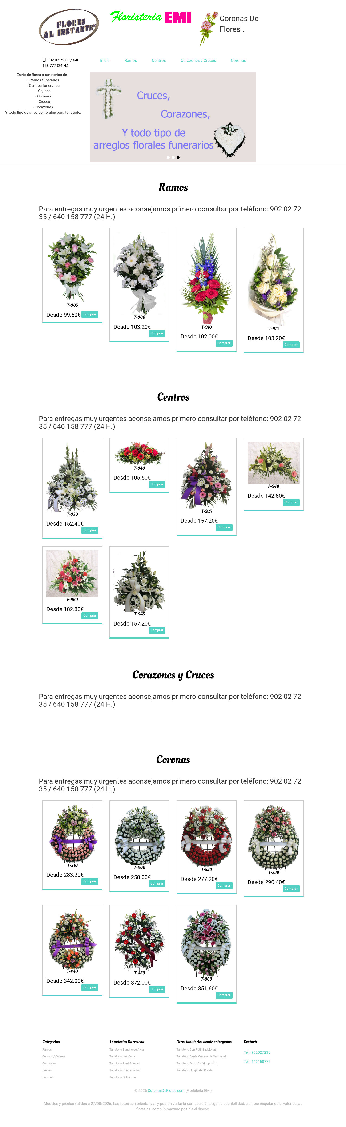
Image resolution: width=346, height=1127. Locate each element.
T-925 (206, 511)
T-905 (72, 305)
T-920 (72, 514)
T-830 (273, 872)
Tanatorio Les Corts (122, 1056)
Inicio (105, 60)
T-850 (139, 973)
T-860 (206, 979)
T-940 (139, 468)
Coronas (238, 60)
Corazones (49, 1063)
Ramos (131, 60)
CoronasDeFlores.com (166, 1090)
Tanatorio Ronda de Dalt (125, 1070)
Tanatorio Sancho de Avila (126, 1049)
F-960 (72, 600)
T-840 (72, 971)
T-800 (139, 867)
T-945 (139, 614)
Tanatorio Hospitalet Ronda (195, 1070)
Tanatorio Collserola (122, 1077)
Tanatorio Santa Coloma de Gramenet (201, 1056)
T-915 (274, 329)
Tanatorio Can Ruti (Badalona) (196, 1049)
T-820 (206, 869)
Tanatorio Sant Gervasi (124, 1063)
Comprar (89, 314)
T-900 (139, 317)
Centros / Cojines (53, 1056)
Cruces (47, 1070)
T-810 (72, 865)
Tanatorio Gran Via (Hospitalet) (197, 1063)
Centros (159, 60)
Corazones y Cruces (198, 60)
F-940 (273, 486)
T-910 (206, 327)
